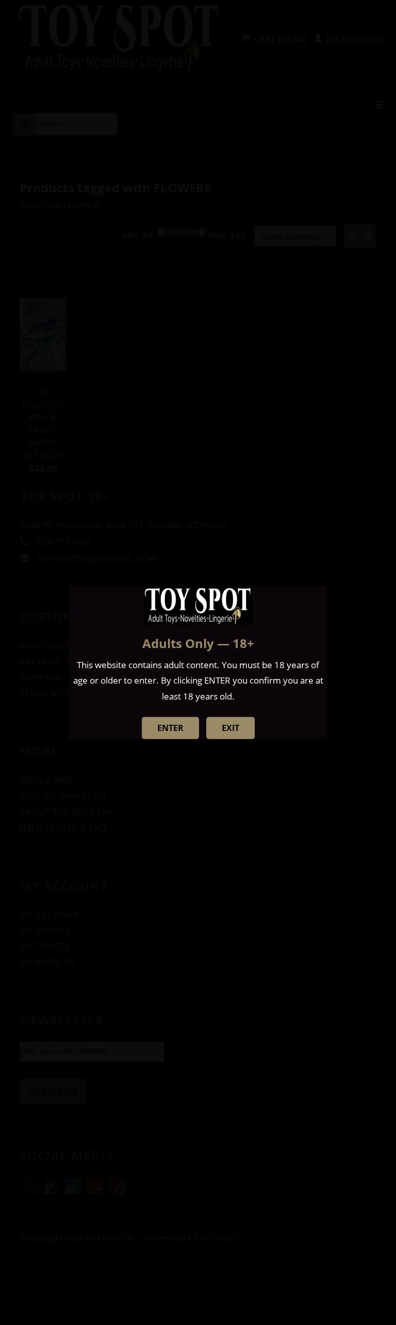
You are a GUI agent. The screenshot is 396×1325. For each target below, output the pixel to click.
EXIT (230, 728)
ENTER (170, 728)
